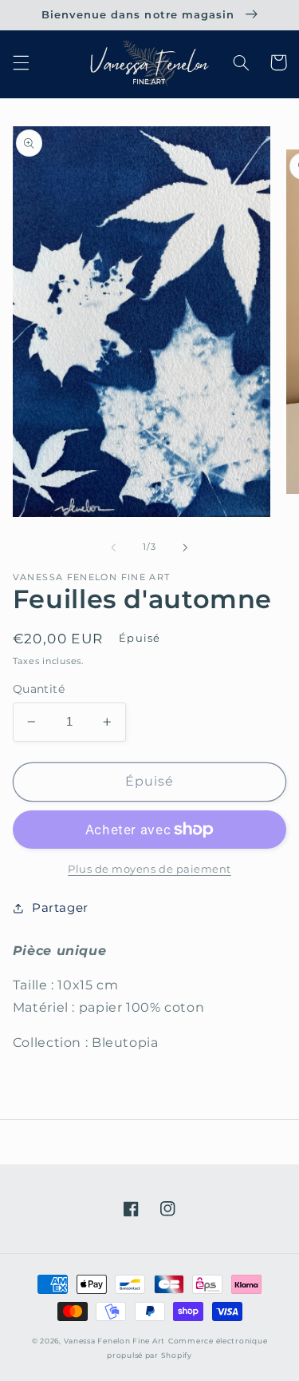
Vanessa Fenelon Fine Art (115, 1341)
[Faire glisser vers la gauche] (113, 547)
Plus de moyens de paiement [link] (149, 869)
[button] (20, 62)
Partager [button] (60, 908)
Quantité (39, 689)
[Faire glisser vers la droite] (185, 547)
